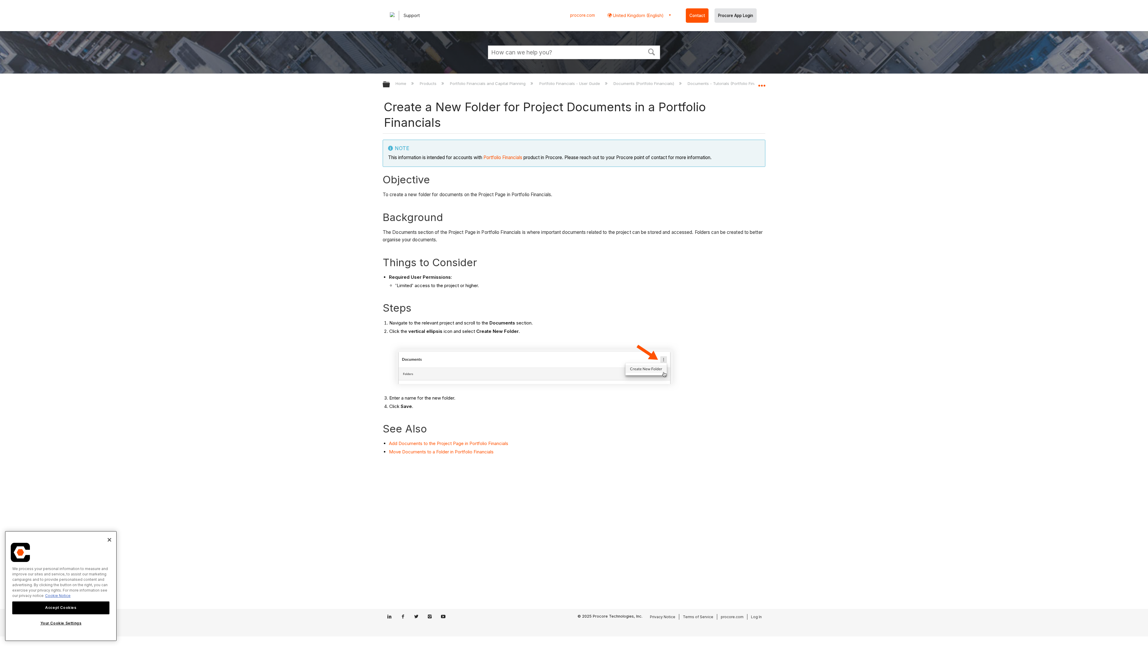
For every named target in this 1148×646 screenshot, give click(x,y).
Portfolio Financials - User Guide (570, 83)
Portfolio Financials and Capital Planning (488, 83)
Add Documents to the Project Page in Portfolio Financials (448, 443)
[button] (651, 51)
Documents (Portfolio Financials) (644, 83)
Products (429, 83)
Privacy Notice (662, 617)
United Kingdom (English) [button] (638, 15)
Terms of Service (698, 617)
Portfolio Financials (502, 157)
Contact (697, 15)
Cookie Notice (58, 595)
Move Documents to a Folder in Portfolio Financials (441, 452)
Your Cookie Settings (61, 623)
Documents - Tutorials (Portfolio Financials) (729, 83)
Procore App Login (735, 15)
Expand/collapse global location (761, 82)
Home (401, 83)
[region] (61, 586)
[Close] (109, 539)
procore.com (582, 15)
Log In (756, 617)
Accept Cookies (60, 607)
